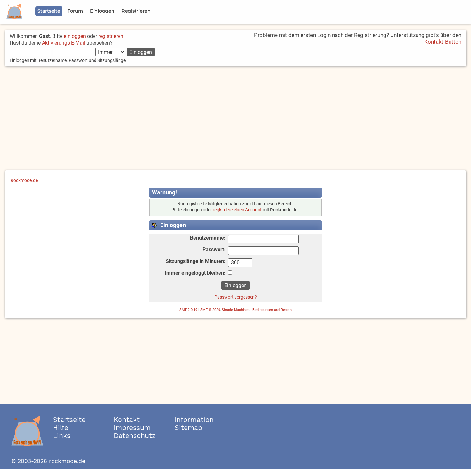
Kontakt (127, 419)
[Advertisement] (235, 119)
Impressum (132, 427)
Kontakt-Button (442, 41)
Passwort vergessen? (235, 297)
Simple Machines (236, 310)
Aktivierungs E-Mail (63, 43)
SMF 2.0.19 (188, 310)
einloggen (75, 36)
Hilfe (60, 427)
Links (61, 435)
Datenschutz (134, 435)
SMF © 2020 (210, 310)
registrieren (110, 36)
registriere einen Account (237, 210)
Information (194, 419)
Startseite (69, 419)
